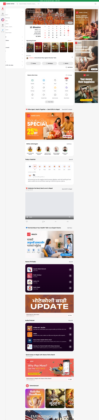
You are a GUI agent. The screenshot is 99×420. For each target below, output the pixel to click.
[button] (8, 4)
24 (28, 221)
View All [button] (69, 40)
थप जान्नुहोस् (70, 379)
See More (70, 315)
